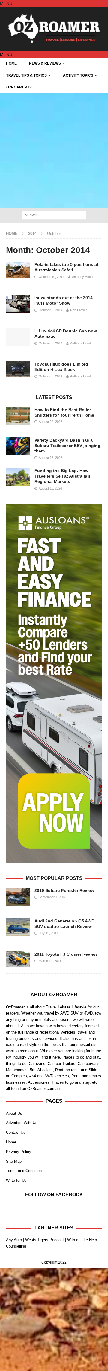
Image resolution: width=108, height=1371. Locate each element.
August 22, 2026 (50, 421)
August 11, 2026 (50, 488)
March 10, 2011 (50, 961)
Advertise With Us (22, 1122)
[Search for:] (54, 215)
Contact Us (16, 1132)
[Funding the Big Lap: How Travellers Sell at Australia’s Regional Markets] (18, 477)
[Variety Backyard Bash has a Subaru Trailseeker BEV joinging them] (18, 446)
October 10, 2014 (51, 277)
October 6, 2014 (50, 310)
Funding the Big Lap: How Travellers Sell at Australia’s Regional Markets (62, 476)
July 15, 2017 (48, 933)
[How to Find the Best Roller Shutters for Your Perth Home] (18, 416)
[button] (6, 3)
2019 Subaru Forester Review (64, 890)
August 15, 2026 (50, 457)
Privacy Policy (18, 1151)
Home (11, 63)
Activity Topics (78, 75)
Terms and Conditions (25, 1170)
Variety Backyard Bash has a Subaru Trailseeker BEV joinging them (67, 445)
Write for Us (16, 1180)
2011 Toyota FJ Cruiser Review (65, 954)
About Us (14, 1113)
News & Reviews (45, 63)
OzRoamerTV (19, 87)
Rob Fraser (78, 310)
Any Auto (14, 1240)
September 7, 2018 (52, 897)
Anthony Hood (82, 277)
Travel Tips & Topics (26, 75)
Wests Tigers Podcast (44, 1240)
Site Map (14, 1161)
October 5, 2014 (50, 343)
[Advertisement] (54, 150)
